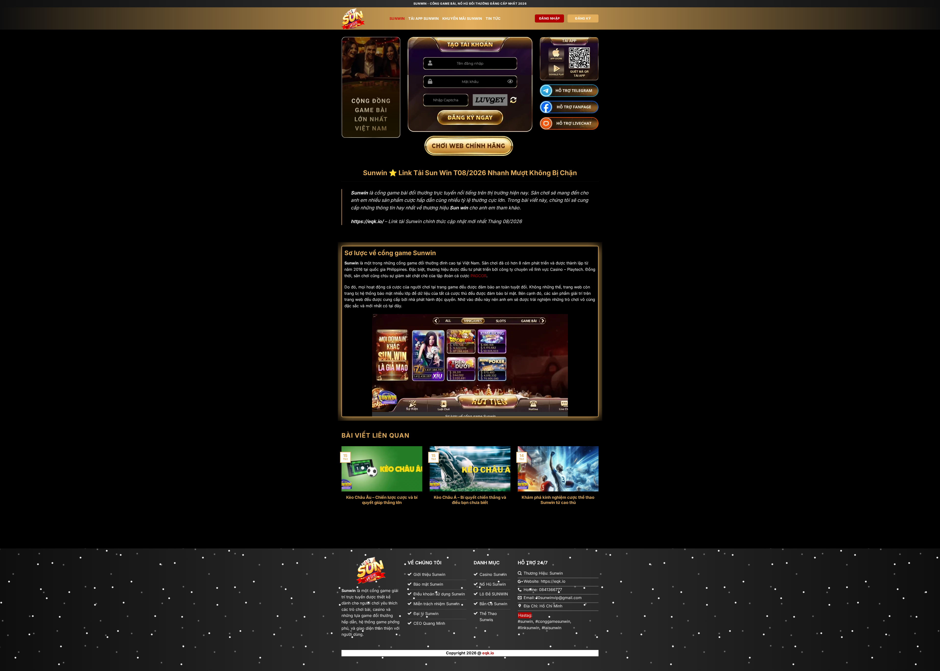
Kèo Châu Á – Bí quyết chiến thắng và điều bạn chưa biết (470, 500)
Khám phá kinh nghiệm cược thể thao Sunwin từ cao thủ (558, 500)
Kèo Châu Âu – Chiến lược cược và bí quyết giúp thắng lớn (381, 500)
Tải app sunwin (423, 18)
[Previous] (340, 489)
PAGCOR (478, 275)
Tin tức (493, 18)
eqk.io (488, 652)
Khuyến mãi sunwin (462, 18)
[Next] (599, 489)
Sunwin (397, 18)
